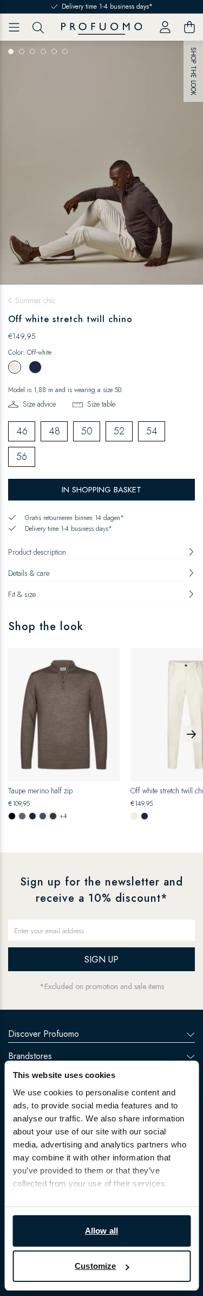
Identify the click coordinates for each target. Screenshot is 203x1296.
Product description (37, 552)
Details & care (28, 573)
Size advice (39, 404)
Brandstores (30, 1056)
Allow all (101, 1230)
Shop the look (194, 71)
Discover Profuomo (43, 1034)
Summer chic (35, 300)
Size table (101, 404)
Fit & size (22, 594)
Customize (95, 1266)
